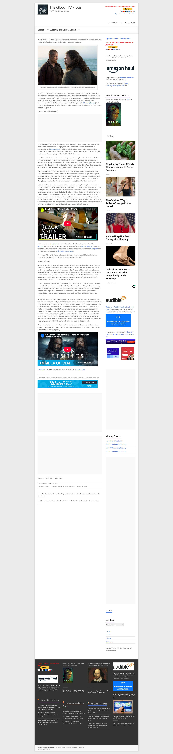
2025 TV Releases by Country (116, 444)
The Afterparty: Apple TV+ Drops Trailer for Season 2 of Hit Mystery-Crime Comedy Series (69, 495)
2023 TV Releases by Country (116, 451)
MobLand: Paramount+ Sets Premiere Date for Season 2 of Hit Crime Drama (48, 715)
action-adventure (45, 486)
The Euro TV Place (98, 703)
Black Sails (49, 478)
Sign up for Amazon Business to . (124, 724)
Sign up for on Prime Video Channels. (74, 691)
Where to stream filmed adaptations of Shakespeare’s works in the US (99, 664)
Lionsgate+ (94, 248)
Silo (128, 99)
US (107, 337)
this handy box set (89, 103)
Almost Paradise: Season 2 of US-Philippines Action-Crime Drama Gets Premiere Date (68, 502)
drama (54, 486)
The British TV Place (49, 700)
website (40, 246)
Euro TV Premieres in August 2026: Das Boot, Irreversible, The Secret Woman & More (99, 711)
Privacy (108, 638)
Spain (85, 486)
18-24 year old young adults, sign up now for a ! (124, 695)
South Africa (79, 486)
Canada (129, 332)
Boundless (41, 369)
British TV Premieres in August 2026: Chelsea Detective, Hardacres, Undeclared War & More (49, 707)
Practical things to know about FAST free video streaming (124, 717)
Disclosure (109, 642)
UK (123, 86)
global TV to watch (62, 486)
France (126, 84)
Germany (109, 86)
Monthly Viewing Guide (114, 441)
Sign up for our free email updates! (125, 14)
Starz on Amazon (87, 246)
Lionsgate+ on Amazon (65, 251)
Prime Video (80, 369)
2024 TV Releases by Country (116, 448)
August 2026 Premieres (115, 23)
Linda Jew (43, 483)
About (108, 635)
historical (71, 486)
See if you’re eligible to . (98, 691)
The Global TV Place (65, 7)
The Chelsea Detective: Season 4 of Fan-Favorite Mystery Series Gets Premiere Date (48, 722)
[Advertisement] (70, 128)
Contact (108, 631)
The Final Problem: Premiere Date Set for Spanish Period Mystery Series (98, 718)
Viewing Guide (130, 23)
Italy (114, 86)
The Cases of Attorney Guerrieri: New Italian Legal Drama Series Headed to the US (98, 725)
